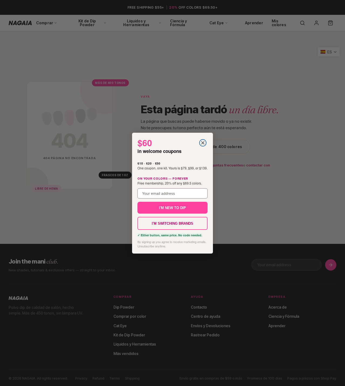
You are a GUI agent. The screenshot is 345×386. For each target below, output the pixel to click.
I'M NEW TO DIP (172, 208)
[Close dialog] (202, 142)
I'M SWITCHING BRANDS (172, 223)
